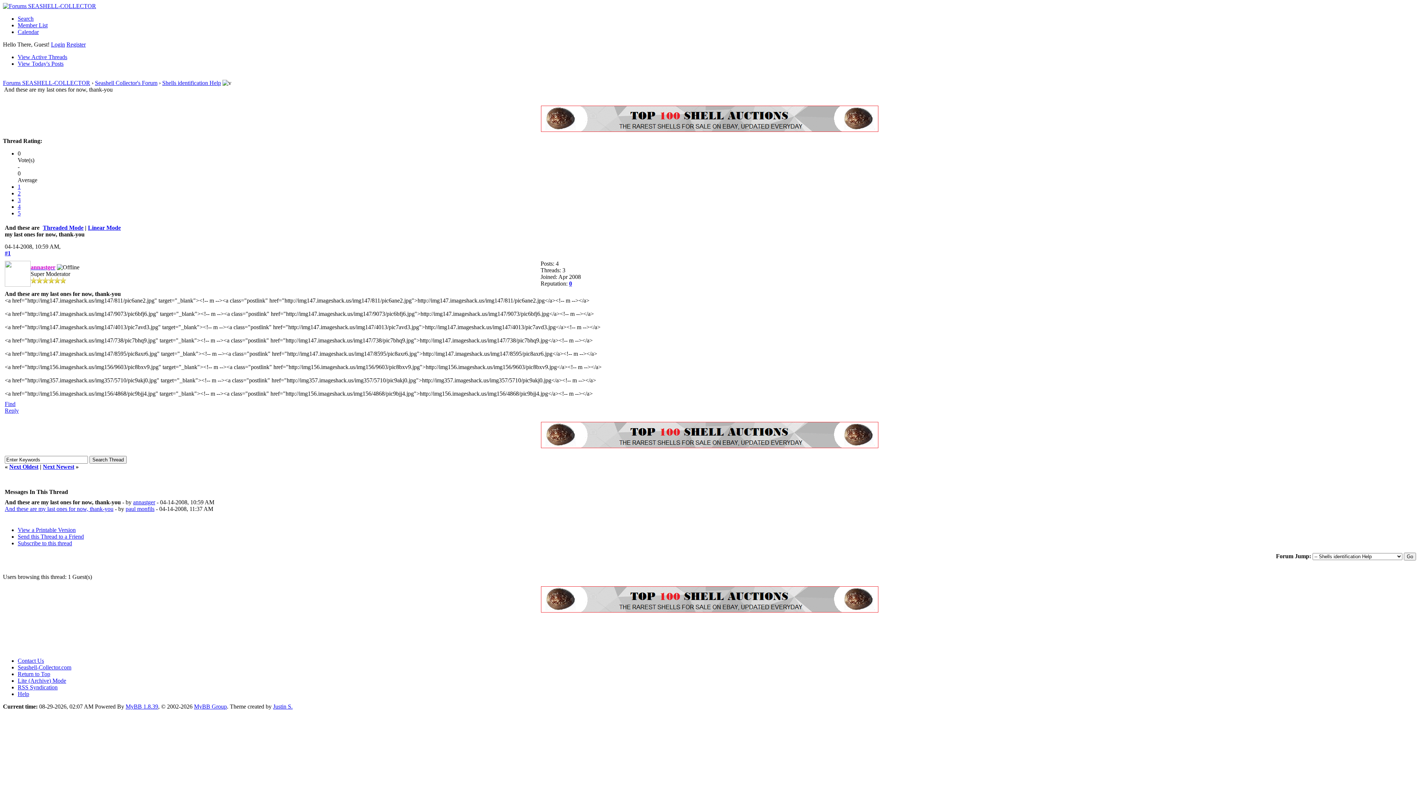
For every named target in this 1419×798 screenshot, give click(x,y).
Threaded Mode (63, 228)
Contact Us (31, 661)
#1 (8, 253)
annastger (144, 502)
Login (58, 44)
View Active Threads (42, 57)
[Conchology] (709, 130)
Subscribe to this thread (45, 543)
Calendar (28, 32)
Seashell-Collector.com (44, 667)
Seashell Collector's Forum (126, 83)
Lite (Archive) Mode (42, 681)
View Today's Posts (41, 64)
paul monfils (140, 509)
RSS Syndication (38, 687)
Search (26, 19)
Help (23, 694)
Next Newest (58, 467)
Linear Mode (104, 228)
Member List (33, 25)
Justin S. (283, 706)
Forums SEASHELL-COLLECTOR (46, 83)
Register (76, 44)
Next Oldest (23, 467)
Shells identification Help (191, 83)
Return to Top (34, 674)
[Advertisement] (137, 635)
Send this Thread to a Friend (51, 536)
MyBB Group (210, 706)
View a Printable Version (47, 530)
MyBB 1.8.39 (142, 706)
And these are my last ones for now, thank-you (59, 509)
